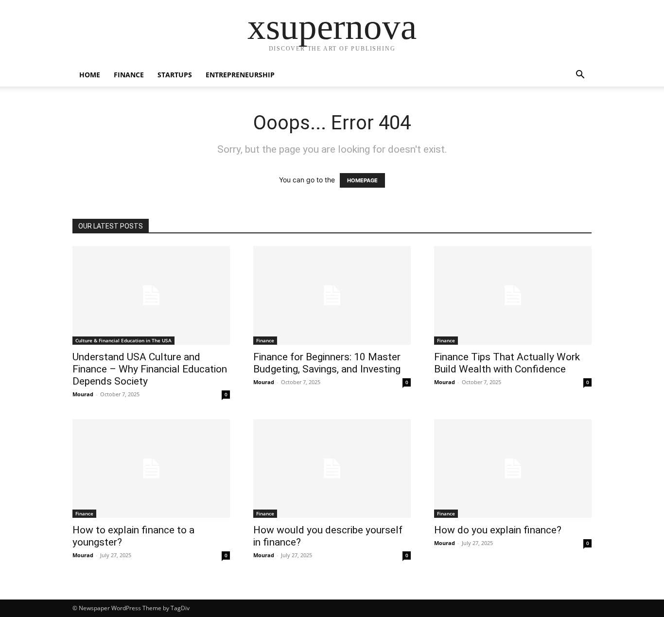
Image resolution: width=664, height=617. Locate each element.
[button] (580, 75)
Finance (129, 74)
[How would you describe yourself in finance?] (332, 468)
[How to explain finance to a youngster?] (151, 468)
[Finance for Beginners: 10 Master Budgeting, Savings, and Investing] (332, 295)
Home (89, 74)
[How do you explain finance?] (513, 468)
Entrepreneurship (240, 74)
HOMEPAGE (362, 180)
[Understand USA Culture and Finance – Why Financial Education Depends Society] (151, 295)
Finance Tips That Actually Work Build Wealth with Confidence (507, 363)
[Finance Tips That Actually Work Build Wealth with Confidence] (513, 295)
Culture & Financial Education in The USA (123, 340)
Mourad (82, 394)
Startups (174, 74)
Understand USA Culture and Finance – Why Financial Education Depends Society (149, 369)
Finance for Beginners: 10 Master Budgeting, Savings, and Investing (327, 363)
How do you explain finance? (497, 530)
